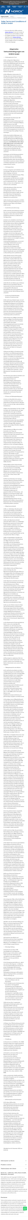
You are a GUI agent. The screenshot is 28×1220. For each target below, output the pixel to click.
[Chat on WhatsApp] (25, 1209)
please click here (9, 32)
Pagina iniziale (5, 16)
